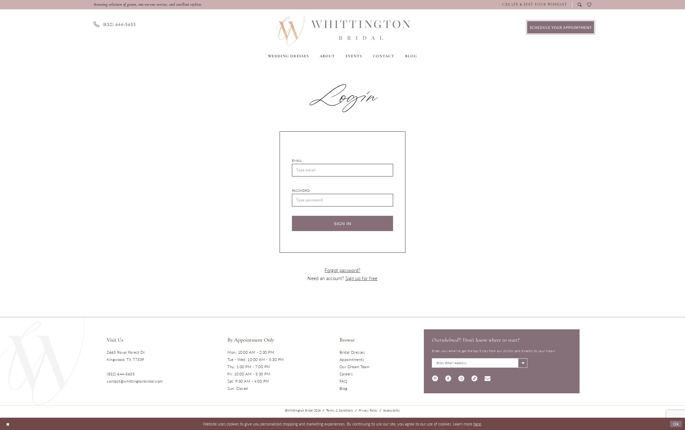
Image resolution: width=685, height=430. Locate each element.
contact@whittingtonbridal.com (135, 381)
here (477, 424)
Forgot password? (342, 270)
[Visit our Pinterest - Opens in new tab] (435, 378)
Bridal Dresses (352, 352)
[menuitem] (536, 5)
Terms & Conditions (339, 410)
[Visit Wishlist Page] (589, 5)
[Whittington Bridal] (42, 361)
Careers (346, 373)
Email (297, 160)
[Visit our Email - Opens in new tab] (487, 378)
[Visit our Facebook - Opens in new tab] (448, 378)
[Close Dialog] (8, 423)
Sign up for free (361, 278)
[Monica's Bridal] (342, 30)
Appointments (352, 359)
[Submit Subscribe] (522, 363)
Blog (343, 388)
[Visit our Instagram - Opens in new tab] (461, 378)
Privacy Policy (368, 410)
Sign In (343, 223)
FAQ (343, 381)
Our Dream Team (355, 366)
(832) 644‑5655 (121, 373)
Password (301, 190)
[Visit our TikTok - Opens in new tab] (474, 378)
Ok (676, 424)
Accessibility (391, 410)
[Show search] (579, 5)
